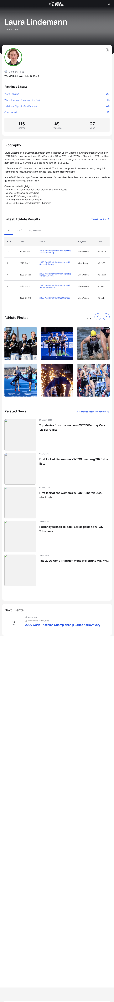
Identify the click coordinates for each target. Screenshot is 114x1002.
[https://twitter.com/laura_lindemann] (108, 50)
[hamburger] (4, 4)
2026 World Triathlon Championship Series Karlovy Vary (62, 625)
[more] (20, 343)
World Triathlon (56, 4)
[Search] (109, 4)
